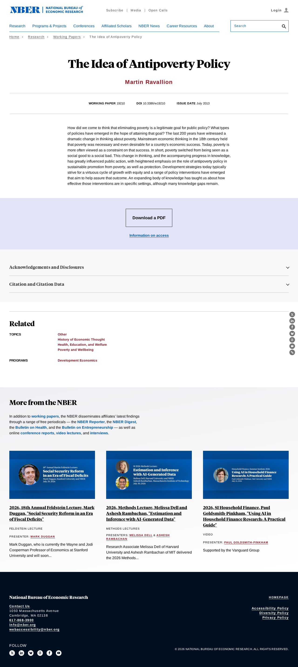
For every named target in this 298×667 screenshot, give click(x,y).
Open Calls (158, 10)
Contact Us (19, 606)
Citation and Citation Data (36, 284)
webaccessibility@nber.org (34, 629)
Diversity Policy (274, 613)
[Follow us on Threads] (40, 653)
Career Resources (182, 26)
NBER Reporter (91, 422)
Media (136, 10)
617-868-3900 (21, 620)
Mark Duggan (42, 536)
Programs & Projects (49, 26)
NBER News (149, 26)
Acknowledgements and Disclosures (46, 267)
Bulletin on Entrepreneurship (87, 427)
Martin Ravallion (149, 82)
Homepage (279, 597)
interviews (99, 433)
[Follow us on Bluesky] (31, 653)
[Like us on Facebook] (49, 653)
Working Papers (67, 37)
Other (62, 334)
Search (240, 25)
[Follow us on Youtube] (58, 653)
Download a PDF (149, 218)
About (209, 26)
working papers (45, 416)
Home (14, 37)
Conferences (84, 26)
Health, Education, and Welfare (82, 344)
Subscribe (114, 10)
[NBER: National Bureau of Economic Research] (50, 12)
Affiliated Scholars (117, 26)
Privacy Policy (275, 617)
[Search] (284, 27)
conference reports (37, 433)
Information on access (149, 235)
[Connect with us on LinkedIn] (21, 653)
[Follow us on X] (12, 653)
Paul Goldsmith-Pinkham (246, 542)
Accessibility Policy (270, 608)
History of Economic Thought (81, 339)
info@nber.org (22, 625)
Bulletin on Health (31, 427)
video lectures (68, 433)
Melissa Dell (140, 535)
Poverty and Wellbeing (76, 350)
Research (17, 26)
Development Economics (77, 360)
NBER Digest (124, 422)
